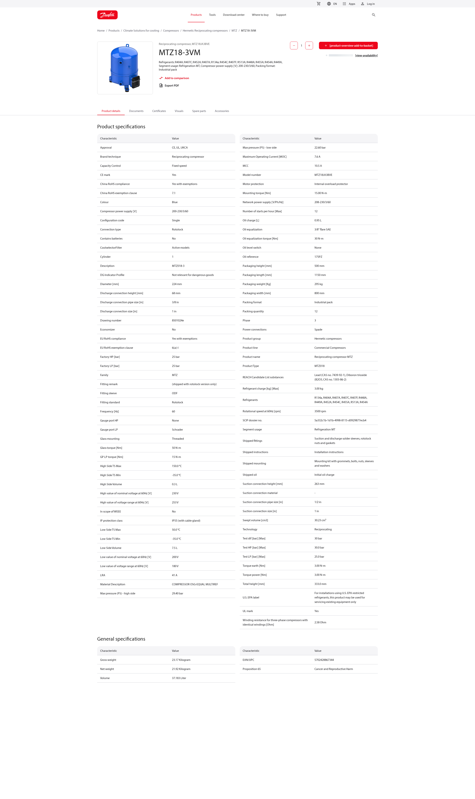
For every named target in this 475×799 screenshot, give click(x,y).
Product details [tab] (111, 111)
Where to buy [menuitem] (260, 15)
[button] (331, 4)
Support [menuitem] (281, 15)
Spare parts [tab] (199, 111)
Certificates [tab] (159, 111)
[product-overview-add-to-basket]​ (351, 45)
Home (101, 30)
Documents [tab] (136, 111)
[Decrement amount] (294, 45)
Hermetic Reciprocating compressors (205, 30)
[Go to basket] (319, 4)
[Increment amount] (309, 45)
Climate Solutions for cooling (141, 30)
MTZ (234, 30)
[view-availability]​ (366, 55)
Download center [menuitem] (234, 15)
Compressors (171, 30)
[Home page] (107, 14)
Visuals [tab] (179, 111)
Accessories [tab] (222, 111)
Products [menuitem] (196, 15)
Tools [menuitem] (212, 15)
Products (114, 30)
